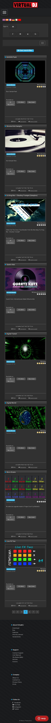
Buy (14, 630)
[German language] (13, 20)
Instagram (17, 707)
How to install (33, 121)
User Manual (17, 655)
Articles (15, 659)
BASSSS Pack (12, 57)
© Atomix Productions (25, 721)
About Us (16, 678)
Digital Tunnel (12, 334)
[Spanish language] (7, 20)
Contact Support (18, 653)
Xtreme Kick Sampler (14, 126)
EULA (14, 684)
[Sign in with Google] (35, 34)
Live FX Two (11, 541)
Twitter (16, 709)
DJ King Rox (42, 84)
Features (15, 632)
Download (16, 628)
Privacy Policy (17, 682)
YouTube (17, 705)
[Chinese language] (19, 20)
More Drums (11, 472)
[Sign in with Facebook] (13, 34)
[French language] (10, 20)
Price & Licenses (18, 634)
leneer (44, 361)
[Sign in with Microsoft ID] (20, 34)
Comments (23, 121)
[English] (3, 20)
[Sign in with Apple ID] (28, 34)
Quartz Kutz (11, 264)
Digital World (11, 403)
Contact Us (16, 680)
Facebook (17, 702)
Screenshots (17, 637)
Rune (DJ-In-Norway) (39, 292)
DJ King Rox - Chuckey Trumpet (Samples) (22, 195)
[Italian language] (16, 20)
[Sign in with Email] (13, 27)
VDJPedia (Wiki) (18, 657)
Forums (15, 661)
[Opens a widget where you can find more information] (42, 719)
